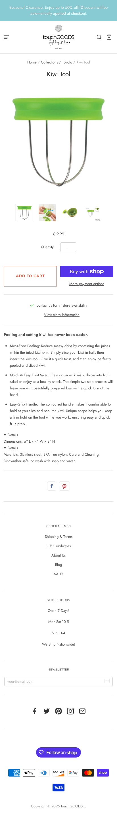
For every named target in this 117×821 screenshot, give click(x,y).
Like (51, 486)
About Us (58, 555)
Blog (58, 564)
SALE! (58, 574)
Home (32, 62)
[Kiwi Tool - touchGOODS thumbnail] (24, 212)
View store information (62, 314)
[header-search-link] (99, 37)
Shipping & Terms (58, 536)
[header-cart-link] (109, 37)
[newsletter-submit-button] (107, 681)
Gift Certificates (59, 546)
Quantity (47, 247)
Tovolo (67, 62)
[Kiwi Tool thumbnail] (92, 212)
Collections (49, 62)
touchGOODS (72, 806)
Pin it (64, 486)
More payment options (86, 284)
